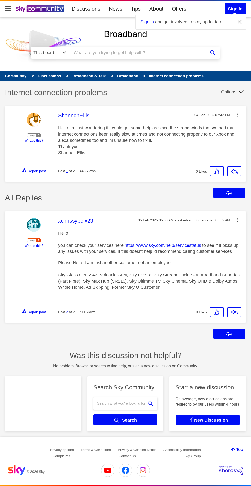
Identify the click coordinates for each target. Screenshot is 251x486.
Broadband (125, 34)
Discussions (86, 9)
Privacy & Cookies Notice (137, 450)
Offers (179, 9)
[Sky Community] (40, 8)
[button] (237, 114)
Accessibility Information (182, 450)
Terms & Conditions (96, 450)
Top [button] (239, 449)
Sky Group (192, 456)
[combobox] (137, 53)
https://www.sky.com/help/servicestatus (163, 245)
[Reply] (234, 171)
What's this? (34, 140)
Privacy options (62, 450)
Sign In (235, 8)
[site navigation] (8, 9)
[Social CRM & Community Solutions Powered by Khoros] (231, 470)
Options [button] (228, 91)
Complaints (61, 456)
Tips (136, 9)
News (115, 9)
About (156, 9)
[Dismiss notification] (240, 22)
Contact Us (127, 456)
